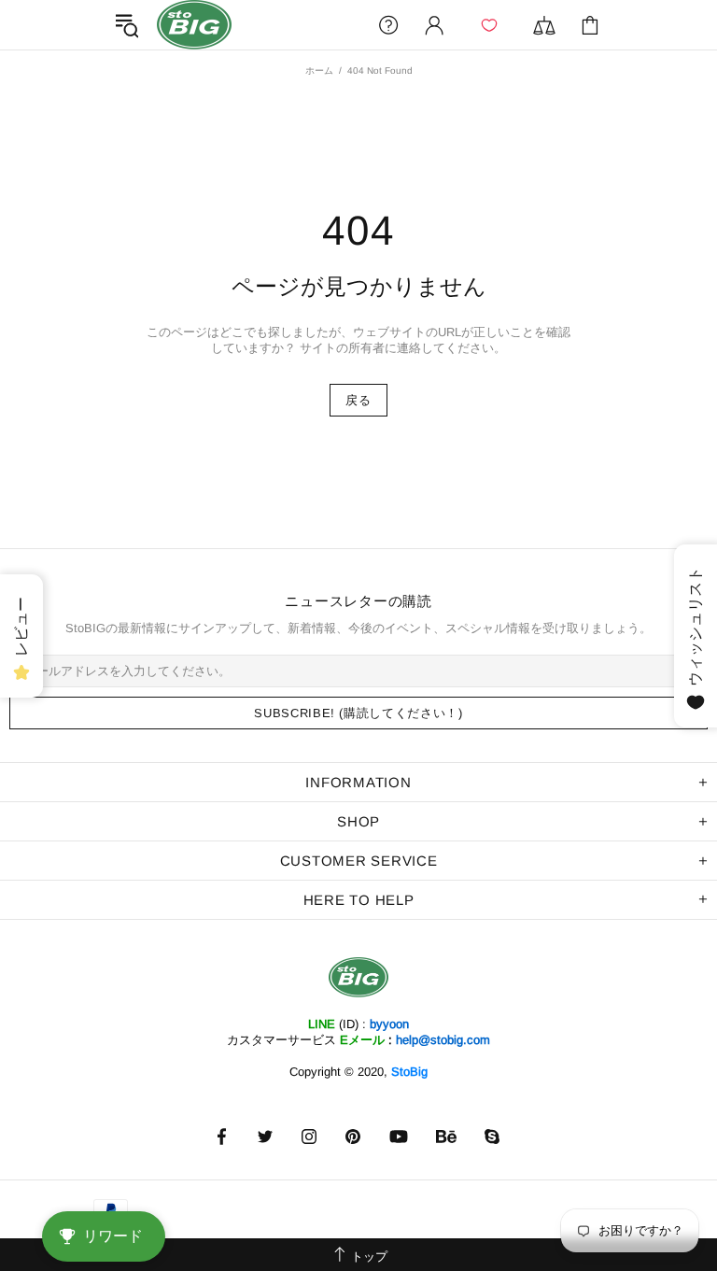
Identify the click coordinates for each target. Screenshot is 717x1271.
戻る (358, 400)
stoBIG (194, 24)
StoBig (409, 1072)
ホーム (319, 70)
